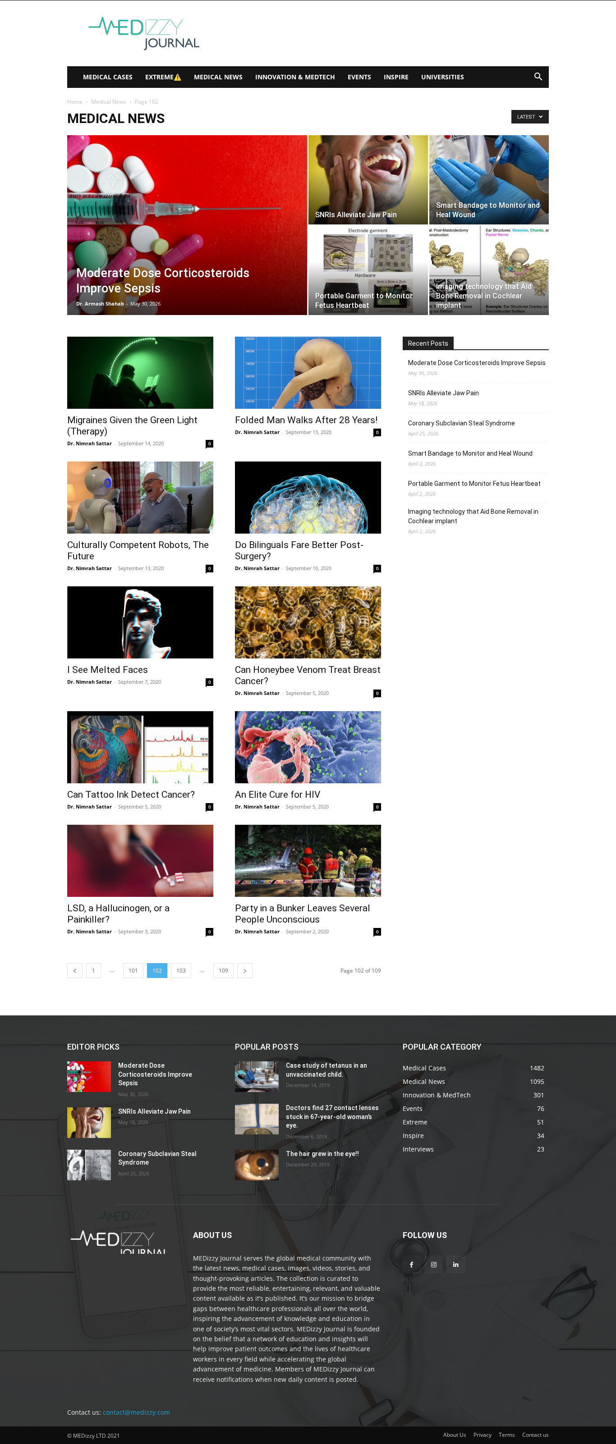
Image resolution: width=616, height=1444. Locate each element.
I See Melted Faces (107, 669)
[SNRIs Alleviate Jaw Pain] (368, 179)
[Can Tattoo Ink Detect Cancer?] (140, 747)
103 (181, 970)
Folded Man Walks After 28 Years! (306, 420)
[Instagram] (433, 1264)
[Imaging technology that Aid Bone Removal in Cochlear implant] (489, 270)
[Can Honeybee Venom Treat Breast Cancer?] (308, 622)
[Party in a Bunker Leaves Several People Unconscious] (308, 861)
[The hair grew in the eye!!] (257, 1165)
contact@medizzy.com (136, 1412)
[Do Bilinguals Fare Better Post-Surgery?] (308, 498)
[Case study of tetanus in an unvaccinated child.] (257, 1076)
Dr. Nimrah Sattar (89, 443)
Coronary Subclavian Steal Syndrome (461, 423)
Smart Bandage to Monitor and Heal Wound (470, 453)
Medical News (218, 77)
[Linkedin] (455, 1264)
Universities (442, 77)
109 (223, 970)
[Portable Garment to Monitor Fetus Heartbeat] (368, 270)
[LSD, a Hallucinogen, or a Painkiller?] (140, 861)
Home (75, 101)
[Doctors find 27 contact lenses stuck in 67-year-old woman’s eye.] (257, 1119)
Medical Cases (108, 77)
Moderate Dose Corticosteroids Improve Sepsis (477, 362)
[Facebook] (411, 1264)
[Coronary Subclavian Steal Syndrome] (89, 1165)
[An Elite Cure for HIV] (308, 747)
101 (133, 970)
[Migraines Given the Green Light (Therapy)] (140, 373)
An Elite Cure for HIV (277, 794)
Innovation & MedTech (295, 77)
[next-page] (245, 970)
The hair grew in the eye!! (322, 1153)
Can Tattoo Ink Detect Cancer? (131, 794)
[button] (538, 77)
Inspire (396, 77)
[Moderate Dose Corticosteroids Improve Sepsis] (187, 239)
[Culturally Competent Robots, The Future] (140, 498)
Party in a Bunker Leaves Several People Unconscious (302, 914)
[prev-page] (75, 970)
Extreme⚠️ (163, 77)
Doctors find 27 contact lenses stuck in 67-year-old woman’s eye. (332, 1116)
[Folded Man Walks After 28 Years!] (308, 373)
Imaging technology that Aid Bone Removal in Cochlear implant (473, 516)
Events (359, 77)
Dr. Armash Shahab (100, 303)
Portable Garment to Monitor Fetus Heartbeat (474, 483)
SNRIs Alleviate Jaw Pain (443, 393)
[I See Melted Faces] (140, 622)
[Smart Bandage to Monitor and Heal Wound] (489, 179)
